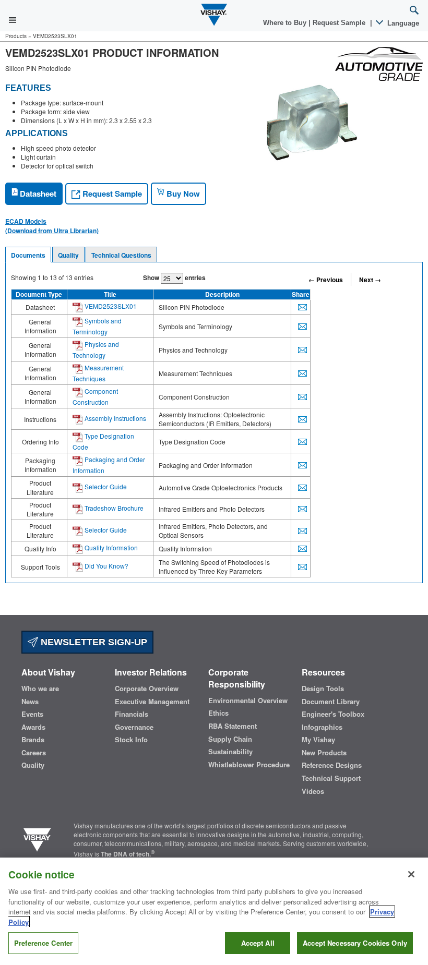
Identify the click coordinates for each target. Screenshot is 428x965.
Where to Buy (285, 23)
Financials (131, 714)
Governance (134, 727)
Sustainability (230, 751)
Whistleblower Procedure (249, 764)
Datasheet (37, 193)
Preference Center (43, 943)
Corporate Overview (147, 688)
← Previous (325, 279)
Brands (32, 739)
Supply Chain (230, 739)
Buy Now (182, 193)
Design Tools (323, 688)
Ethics (218, 713)
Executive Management (152, 701)
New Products (324, 752)
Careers (33, 752)
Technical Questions (121, 255)
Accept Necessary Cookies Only (355, 943)
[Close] (411, 874)
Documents (28, 255)
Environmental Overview (248, 700)
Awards (33, 727)
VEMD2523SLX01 (110, 305)
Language (402, 23)
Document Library (331, 701)
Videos (313, 791)
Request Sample (111, 193)
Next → (370, 279)
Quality (68, 255)
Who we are (40, 688)
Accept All (258, 943)
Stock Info (131, 739)
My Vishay (318, 739)
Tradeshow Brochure (113, 507)
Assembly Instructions (114, 418)
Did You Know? (105, 565)
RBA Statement (232, 726)
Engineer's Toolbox (333, 714)
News (30, 701)
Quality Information (110, 547)
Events (32, 714)
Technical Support (331, 778)
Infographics (322, 727)
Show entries (174, 277)
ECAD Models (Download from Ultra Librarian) (52, 225)
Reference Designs (332, 765)
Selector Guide (105, 486)
